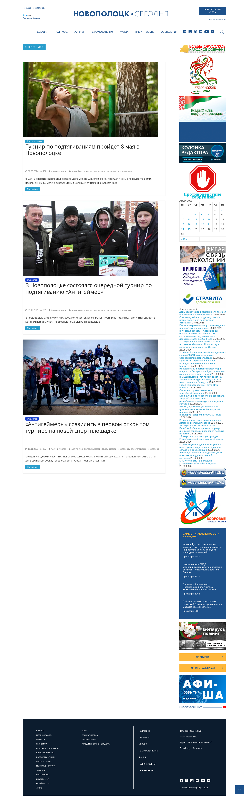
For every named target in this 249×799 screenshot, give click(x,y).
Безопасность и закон (47, 748)
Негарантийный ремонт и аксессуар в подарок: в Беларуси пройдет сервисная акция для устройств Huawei (202, 371)
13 (202, 219)
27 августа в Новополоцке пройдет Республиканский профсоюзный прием (201, 437)
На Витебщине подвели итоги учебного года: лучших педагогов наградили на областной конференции (201, 447)
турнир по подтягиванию (119, 310)
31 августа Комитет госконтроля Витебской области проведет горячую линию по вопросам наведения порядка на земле (201, 429)
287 (44, 449)
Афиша (124, 31)
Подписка (61, 31)
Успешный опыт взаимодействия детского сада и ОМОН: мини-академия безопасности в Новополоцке (202, 355)
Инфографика (42, 779)
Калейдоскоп (42, 783)
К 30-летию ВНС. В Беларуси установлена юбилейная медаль (197, 462)
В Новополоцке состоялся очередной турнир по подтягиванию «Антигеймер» (88, 288)
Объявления (169, 31)
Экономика (41, 744)
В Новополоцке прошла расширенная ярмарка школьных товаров (200, 421)
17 (182, 224)
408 (44, 171)
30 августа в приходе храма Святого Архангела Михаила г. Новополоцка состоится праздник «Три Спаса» (199, 344)
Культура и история (45, 766)
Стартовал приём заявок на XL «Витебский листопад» (196, 391)
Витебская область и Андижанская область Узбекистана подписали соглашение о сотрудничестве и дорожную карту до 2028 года (198, 334)
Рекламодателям (101, 31)
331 (44, 310)
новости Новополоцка (95, 171)
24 (182, 229)
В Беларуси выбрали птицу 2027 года (200, 414)
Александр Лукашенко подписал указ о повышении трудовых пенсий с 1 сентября (201, 455)
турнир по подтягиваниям (119, 171)
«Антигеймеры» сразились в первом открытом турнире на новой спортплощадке (87, 427)
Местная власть (44, 735)
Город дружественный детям (96, 744)
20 (202, 224)
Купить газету (203, 668)
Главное (40, 731)
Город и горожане (45, 753)
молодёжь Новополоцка (95, 449)
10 (182, 219)
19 (195, 224)
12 (195, 219)
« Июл (184, 239)
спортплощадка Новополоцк (145, 449)
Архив (39, 788)
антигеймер (77, 171)
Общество (32, 280)
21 (209, 224)
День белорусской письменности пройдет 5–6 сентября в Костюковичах (202, 313)
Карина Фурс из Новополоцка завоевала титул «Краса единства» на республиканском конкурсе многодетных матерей (201, 399)
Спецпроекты (42, 775)
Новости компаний (45, 757)
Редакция (42, 31)
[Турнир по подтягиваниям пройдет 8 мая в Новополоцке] (90, 63)
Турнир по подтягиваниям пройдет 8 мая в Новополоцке (82, 149)
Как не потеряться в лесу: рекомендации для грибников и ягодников (202, 326)
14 (209, 219)
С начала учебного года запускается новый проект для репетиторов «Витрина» (199, 320)
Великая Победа (90, 735)
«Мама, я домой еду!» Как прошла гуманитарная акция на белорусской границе (199, 409)
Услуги (79, 31)
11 (189, 219)
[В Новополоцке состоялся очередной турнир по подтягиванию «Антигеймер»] (90, 202)
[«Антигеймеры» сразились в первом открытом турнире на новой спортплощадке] (90, 341)
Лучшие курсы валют (217, 19)
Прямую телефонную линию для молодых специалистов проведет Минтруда (197, 363)
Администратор (58, 171)
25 (189, 229)
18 (189, 224)
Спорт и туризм (34, 141)
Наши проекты (144, 31)
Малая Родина (89, 739)
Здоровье (41, 770)
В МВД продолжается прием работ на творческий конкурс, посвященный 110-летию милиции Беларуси (201, 379)
